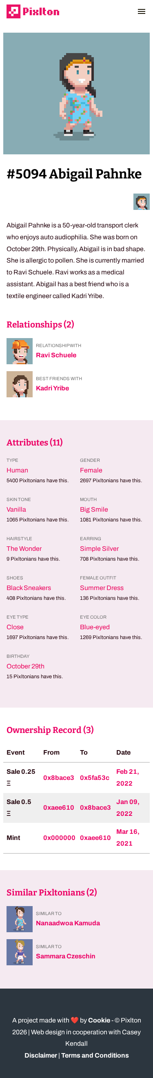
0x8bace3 (58, 777)
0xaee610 (58, 807)
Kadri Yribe (52, 388)
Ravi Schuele (56, 355)
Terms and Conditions (95, 1055)
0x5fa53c (94, 777)
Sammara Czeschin (65, 956)
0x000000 (59, 837)
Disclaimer (40, 1055)
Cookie (99, 1020)
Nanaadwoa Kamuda (68, 923)
